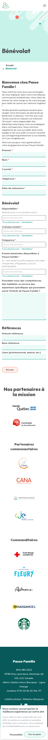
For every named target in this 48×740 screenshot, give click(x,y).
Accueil (9, 65)
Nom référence (10, 343)
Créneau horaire (12, 227)
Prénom (7, 150)
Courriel (7, 169)
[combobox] (23, 218)
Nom (5, 160)
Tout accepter (34, 734)
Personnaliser (16, 734)
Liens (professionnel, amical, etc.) (21, 352)
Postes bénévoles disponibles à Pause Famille (24, 260)
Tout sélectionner (11, 222)
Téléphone (9, 179)
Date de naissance (13, 188)
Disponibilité (20, 210)
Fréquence (9, 240)
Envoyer (10, 370)
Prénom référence (12, 333)
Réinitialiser (27, 222)
